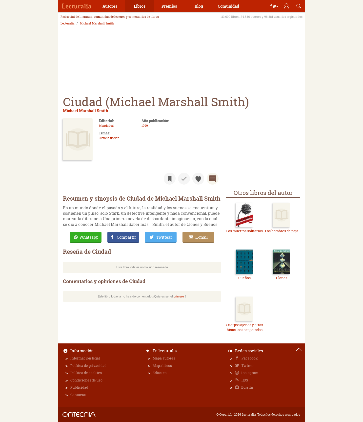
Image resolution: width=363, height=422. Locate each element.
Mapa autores (164, 358)
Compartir (126, 237)
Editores (159, 372)
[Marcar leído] (184, 179)
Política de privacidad (88, 365)
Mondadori (106, 126)
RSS (244, 380)
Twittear (164, 237)
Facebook (249, 358)
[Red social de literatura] (76, 6)
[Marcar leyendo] (170, 179)
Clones (281, 277)
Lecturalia (67, 23)
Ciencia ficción (109, 138)
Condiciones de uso (86, 380)
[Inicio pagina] (299, 349)
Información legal (85, 358)
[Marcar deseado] (198, 179)
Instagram (249, 372)
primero (179, 296)
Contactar (78, 394)
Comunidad (228, 6)
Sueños (244, 277)
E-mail (201, 237)
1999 (144, 126)
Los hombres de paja (281, 231)
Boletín (247, 387)
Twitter (247, 365)
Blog (199, 6)
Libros (139, 6)
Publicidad (79, 387)
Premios (169, 6)
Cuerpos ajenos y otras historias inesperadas (244, 327)
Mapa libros (162, 365)
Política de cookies (86, 372)
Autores (109, 6)
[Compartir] (274, 6)
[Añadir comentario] (213, 179)
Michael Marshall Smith (97, 23)
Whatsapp (89, 237)
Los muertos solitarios (244, 231)
